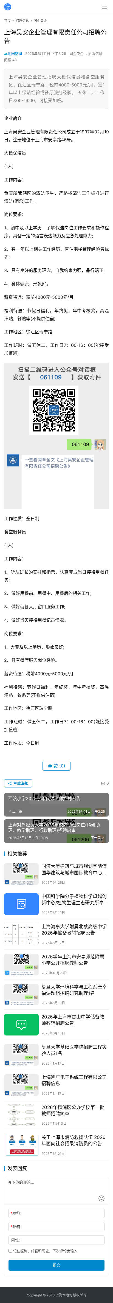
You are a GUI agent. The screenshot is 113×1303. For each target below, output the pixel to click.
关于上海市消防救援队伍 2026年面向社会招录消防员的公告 (73, 1140)
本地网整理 (13, 53)
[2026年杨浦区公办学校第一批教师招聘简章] (21, 1115)
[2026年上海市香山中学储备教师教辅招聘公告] (21, 1024)
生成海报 (20, 783)
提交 (56, 1265)
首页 (7, 21)
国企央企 (76, 53)
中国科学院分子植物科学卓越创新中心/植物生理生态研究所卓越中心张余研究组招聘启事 (74, 900)
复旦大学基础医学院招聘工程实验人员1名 (74, 1050)
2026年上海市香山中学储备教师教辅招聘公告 (72, 1020)
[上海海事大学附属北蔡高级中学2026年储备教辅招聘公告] (21, 934)
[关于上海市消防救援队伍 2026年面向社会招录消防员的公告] (21, 1145)
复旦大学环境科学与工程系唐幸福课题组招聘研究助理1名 (74, 990)
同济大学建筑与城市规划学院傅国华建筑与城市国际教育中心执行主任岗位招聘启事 (74, 869)
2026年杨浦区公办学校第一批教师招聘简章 (72, 1110)
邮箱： (17, 1226)
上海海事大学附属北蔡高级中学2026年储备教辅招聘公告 (74, 930)
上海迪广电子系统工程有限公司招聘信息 (74, 1080)
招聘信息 (95, 53)
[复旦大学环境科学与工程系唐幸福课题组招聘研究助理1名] (21, 995)
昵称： (17, 1213)
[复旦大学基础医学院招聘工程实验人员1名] (21, 1055)
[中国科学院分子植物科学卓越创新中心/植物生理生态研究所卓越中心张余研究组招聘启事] (21, 904)
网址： (17, 1240)
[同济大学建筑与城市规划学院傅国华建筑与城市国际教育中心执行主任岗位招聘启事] (21, 874)
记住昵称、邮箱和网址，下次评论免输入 (44, 1251)
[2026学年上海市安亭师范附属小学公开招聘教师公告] (21, 964)
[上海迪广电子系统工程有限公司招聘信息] (21, 1085)
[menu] (104, 7)
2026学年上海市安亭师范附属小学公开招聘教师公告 (72, 960)
